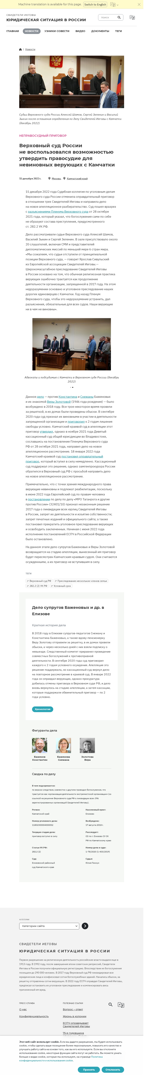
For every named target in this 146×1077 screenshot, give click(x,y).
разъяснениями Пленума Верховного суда (58, 212)
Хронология (42, 709)
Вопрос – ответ (73, 1009)
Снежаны (86, 397)
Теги (118, 31)
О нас (23, 1009)
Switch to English (95, 4)
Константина (68, 397)
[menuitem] (12, 31)
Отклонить (113, 1069)
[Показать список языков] (114, 4)
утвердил (46, 432)
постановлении (39, 499)
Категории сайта (33, 926)
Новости (31, 31)
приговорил (76, 422)
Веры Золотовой (59, 402)
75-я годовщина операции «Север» (75, 1034)
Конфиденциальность (34, 1016)
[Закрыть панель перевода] (139, 4)
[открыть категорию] (85, 926)
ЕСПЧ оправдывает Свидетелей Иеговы (76, 1025)
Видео (80, 31)
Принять (89, 1069)
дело (40, 397)
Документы (100, 31)
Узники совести (57, 31)
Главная (12, 31)
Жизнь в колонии (74, 1016)
